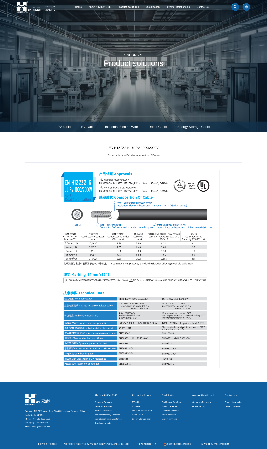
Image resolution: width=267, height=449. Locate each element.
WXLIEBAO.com (221, 444)
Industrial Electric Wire (121, 127)
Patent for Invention (103, 406)
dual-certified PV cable (148, 155)
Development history (104, 423)
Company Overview (103, 402)
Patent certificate (169, 415)
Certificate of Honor (170, 410)
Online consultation (233, 406)
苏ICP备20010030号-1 (146, 444)
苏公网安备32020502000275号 (179, 444)
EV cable (87, 127)
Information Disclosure (201, 402)
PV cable (64, 127)
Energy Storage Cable (193, 127)
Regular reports (198, 406)
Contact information (233, 402)
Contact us (203, 7)
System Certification (103, 410)
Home (78, 7)
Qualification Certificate (172, 402)
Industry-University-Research (107, 415)
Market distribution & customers (108, 419)
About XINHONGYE (100, 7)
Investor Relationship (178, 7)
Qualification (153, 7)
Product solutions (128, 7)
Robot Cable (158, 127)
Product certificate (169, 406)
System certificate (169, 419)
